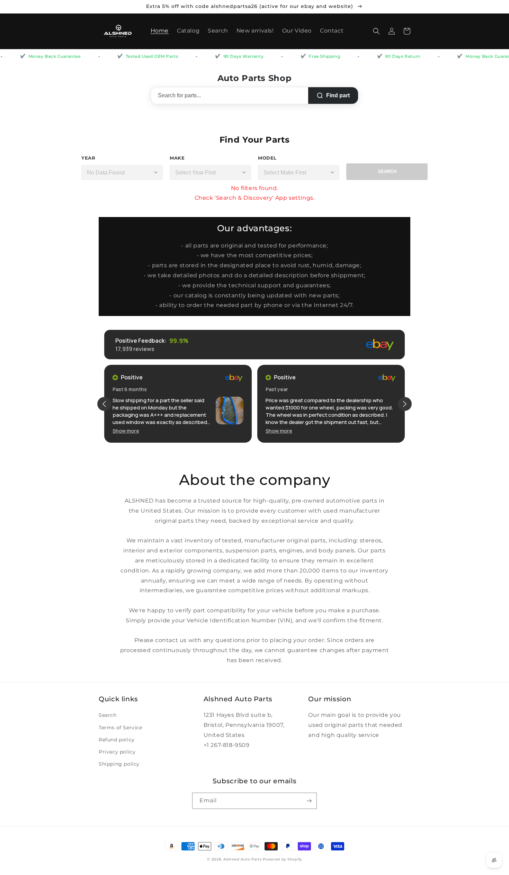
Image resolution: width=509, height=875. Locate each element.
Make (177, 158)
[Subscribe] (308, 801)
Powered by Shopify (282, 859)
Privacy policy (117, 752)
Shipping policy (119, 764)
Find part (338, 95)
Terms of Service (120, 727)
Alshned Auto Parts (242, 859)
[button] (376, 31)
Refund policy (117, 740)
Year (88, 158)
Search (387, 171)
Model (267, 158)
